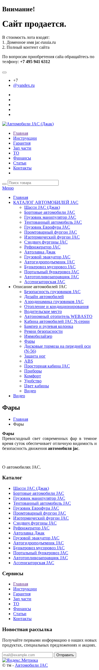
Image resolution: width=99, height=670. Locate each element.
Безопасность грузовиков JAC (52, 291)
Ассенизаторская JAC (44, 281)
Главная (20, 133)
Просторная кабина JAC (47, 366)
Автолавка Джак (40, 252)
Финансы (22, 158)
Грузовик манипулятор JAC (50, 217)
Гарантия (22, 143)
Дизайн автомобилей (44, 296)
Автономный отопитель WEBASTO (58, 316)
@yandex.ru (24, 85)
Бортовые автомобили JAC (49, 212)
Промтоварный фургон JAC (50, 232)
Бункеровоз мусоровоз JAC (50, 266)
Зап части (22, 148)
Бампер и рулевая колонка (48, 326)
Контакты (22, 168)
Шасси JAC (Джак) (42, 207)
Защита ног (35, 356)
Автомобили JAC (31, 665)
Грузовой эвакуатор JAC (47, 257)
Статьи (19, 163)
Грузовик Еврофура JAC (47, 227)
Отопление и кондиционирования (56, 306)
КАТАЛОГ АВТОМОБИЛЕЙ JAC (45, 202)
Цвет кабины (36, 385)
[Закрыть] (4, 72)
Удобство (33, 381)
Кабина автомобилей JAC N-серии (57, 321)
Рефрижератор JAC (42, 247)
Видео (30, 390)
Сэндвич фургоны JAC (46, 242)
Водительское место (43, 311)
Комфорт (32, 376)
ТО (16, 153)
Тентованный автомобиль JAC (53, 222)
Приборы (33, 371)
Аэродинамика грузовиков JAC (54, 301)
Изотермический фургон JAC (52, 237)
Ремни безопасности (43, 331)
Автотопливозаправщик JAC (51, 276)
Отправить (65, 655)
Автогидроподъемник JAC (49, 262)
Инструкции (25, 138)
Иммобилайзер (38, 336)
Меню (8, 188)
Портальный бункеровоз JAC (51, 271)
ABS (28, 361)
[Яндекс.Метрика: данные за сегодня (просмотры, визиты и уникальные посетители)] (20, 660)
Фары (29, 341)
